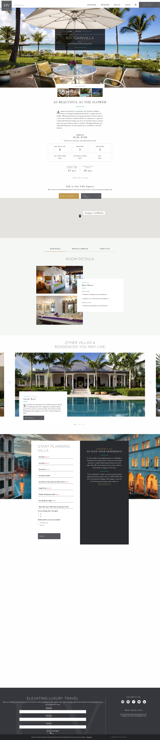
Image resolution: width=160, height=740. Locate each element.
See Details (29, 417)
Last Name (53, 723)
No (41, 516)
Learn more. (89, 737)
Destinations (91, 4)
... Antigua (77, 31)
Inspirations (105, 4)
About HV (117, 4)
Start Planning (147, 4)
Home (70, 31)
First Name (53, 716)
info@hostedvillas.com (104, 484)
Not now (42, 525)
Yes (41, 514)
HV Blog (127, 4)
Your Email (53, 708)
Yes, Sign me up (44, 523)
